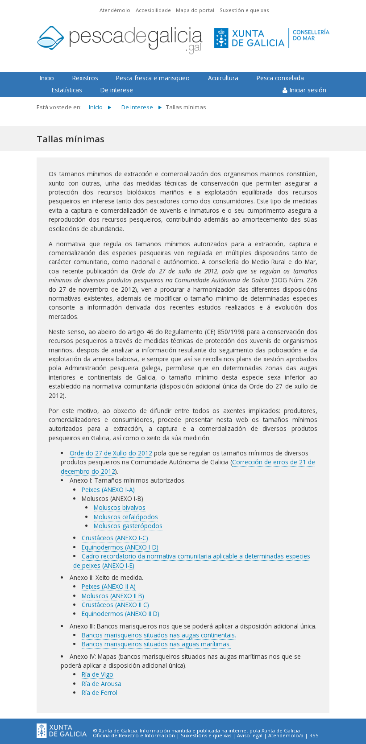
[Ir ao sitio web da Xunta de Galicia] (62, 730)
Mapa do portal (195, 10)
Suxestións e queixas (206, 735)
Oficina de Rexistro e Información (134, 735)
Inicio (47, 78)
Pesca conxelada (280, 78)
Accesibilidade (153, 10)
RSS (314, 735)
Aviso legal (249, 735)
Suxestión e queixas (244, 10)
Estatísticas (67, 90)
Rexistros (85, 78)
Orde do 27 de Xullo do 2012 (111, 453)
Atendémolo (115, 10)
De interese (116, 90)
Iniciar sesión (308, 90)
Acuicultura (223, 78)
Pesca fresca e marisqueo (153, 78)
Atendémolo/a (286, 735)
